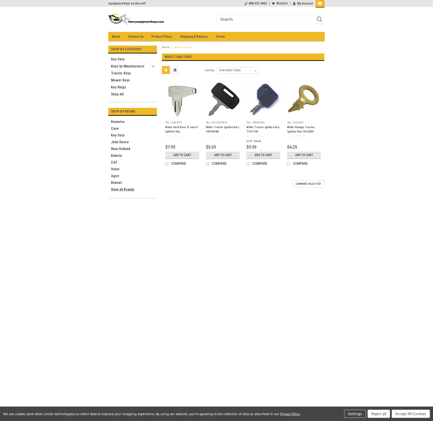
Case (115, 128)
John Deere (120, 142)
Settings (355, 413)
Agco (115, 176)
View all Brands (122, 189)
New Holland (120, 149)
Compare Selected (308, 183)
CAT (114, 162)
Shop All (117, 94)
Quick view (182, 115)
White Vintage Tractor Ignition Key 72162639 (301, 129)
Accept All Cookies (410, 413)
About (116, 37)
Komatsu (117, 122)
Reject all (378, 413)
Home (165, 47)
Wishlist (282, 3)
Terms (220, 37)
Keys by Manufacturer (128, 66)
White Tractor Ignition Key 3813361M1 (222, 129)
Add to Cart (182, 155)
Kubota (116, 155)
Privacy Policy (162, 37)
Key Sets (118, 59)
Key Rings (118, 87)
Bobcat (116, 182)
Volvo (115, 169)
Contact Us (136, 37)
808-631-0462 (258, 3)
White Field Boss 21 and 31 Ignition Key (181, 129)
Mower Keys (120, 80)
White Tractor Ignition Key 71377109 (262, 129)
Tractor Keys (121, 73)
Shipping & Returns (194, 37)
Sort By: (210, 70)
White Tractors (183, 47)
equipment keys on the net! (127, 3)
